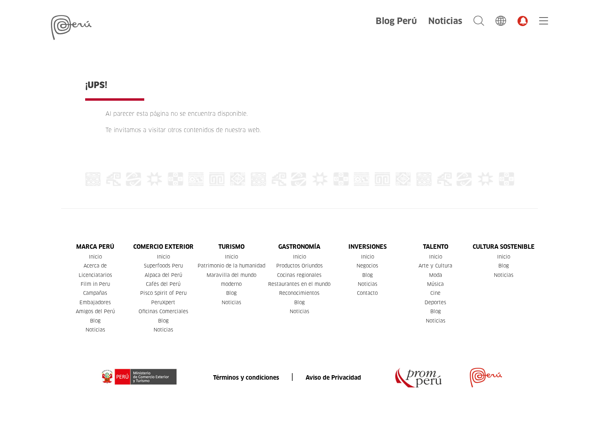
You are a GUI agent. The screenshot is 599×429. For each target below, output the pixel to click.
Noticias (445, 21)
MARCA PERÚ (95, 246)
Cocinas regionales (299, 275)
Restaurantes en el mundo (299, 284)
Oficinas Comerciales (163, 311)
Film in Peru (95, 284)
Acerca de (95, 266)
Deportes (435, 302)
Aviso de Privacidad (333, 377)
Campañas (95, 293)
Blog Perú (396, 21)
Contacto (367, 293)
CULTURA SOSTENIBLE (504, 246)
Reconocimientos (299, 293)
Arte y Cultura (435, 266)
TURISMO (231, 246)
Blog (95, 321)
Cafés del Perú (163, 284)
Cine (435, 293)
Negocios (367, 266)
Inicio (95, 257)
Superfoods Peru (163, 266)
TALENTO (435, 246)
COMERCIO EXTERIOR (163, 246)
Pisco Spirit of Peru (163, 293)
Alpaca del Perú (163, 275)
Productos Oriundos (299, 266)
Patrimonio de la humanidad (231, 266)
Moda (435, 275)
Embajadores (95, 302)
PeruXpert (163, 302)
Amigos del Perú (95, 311)
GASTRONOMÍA (299, 246)
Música (435, 284)
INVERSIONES (367, 246)
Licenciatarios (95, 275)
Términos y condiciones (246, 377)
